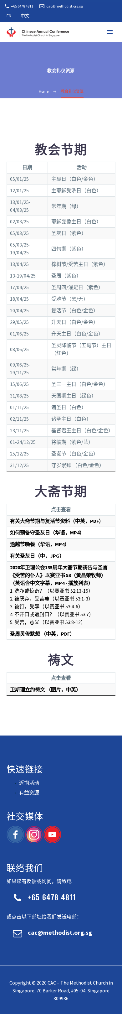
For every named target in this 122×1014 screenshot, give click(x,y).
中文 (25, 15)
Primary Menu (109, 32)
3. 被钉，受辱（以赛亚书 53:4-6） (46, 606)
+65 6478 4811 (22, 6)
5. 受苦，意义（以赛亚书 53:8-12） (48, 622)
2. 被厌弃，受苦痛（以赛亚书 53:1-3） (51, 598)
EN (9, 15)
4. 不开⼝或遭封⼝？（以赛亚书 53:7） (52, 614)
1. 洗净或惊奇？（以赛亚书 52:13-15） (51, 591)
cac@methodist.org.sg (64, 6)
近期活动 (29, 783)
